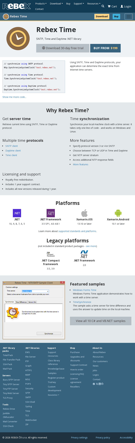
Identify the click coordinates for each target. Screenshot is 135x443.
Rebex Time (56, 29)
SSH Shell (30, 402)
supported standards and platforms (77, 231)
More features (80, 164)
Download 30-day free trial (64, 48)
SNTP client (11, 146)
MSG (27, 379)
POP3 (28, 383)
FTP (27, 361)
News (95, 365)
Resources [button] (92, 3)
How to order (76, 369)
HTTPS (28, 370)
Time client (11, 155)
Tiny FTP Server (10, 388)
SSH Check (8, 426)
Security (29, 388)
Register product (56, 377)
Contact (39, 9)
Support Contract (78, 365)
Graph (28, 365)
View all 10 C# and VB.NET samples (100, 321)
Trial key (52, 382)
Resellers (75, 386)
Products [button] (40, 3)
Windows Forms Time (84, 290)
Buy (68, 3)
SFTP (27, 393)
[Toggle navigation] (129, 17)
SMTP (28, 397)
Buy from (105, 48)
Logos (96, 374)
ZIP (26, 424)
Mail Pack (7, 368)
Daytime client (13, 150)
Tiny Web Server (11, 393)
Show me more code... (14, 96)
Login (127, 6)
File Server (30, 356)
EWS (27, 352)
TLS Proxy (8, 397)
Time (27, 411)
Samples (52, 373)
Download (102, 16)
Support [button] (78, 3)
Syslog (28, 406)
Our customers (100, 361)
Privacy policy (103, 437)
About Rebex (99, 352)
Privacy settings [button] (79, 437)
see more (91, 246)
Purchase (75, 352)
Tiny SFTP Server (11, 384)
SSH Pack (7, 364)
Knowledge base (56, 368)
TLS (27, 415)
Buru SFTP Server (11, 379)
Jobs (95, 370)
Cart (114, 6)
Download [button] (55, 3)
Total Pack (8, 355)
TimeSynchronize (82, 302)
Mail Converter (10, 421)
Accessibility (126, 437)
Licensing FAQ (77, 374)
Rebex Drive (9, 408)
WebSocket (31, 420)
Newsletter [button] (53, 395)
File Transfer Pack (11, 359)
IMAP (27, 374)
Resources (98, 356)
